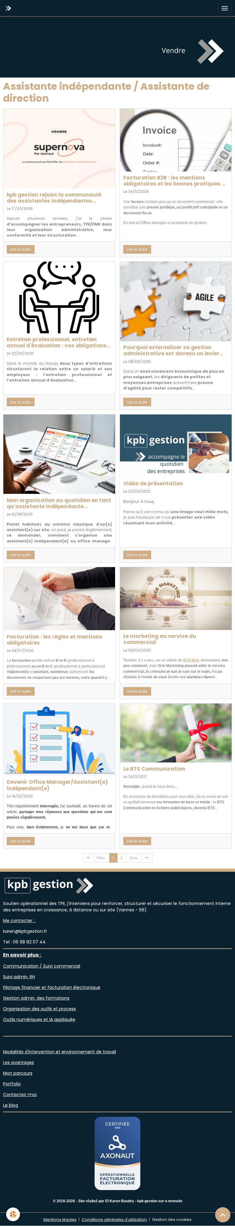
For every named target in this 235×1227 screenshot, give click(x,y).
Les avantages (18, 1062)
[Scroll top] (222, 1214)
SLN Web (191, 660)
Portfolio (12, 1084)
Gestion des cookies (172, 1219)
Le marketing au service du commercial (159, 639)
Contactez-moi (20, 1094)
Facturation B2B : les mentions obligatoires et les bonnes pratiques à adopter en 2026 (174, 181)
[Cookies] (13, 1214)
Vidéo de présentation (153, 483)
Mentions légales (59, 1219)
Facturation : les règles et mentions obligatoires (54, 640)
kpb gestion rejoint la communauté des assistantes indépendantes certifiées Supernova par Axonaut (54, 198)
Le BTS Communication (154, 769)
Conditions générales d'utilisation (114, 1219)
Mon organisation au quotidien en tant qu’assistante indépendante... (59, 503)
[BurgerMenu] (224, 8)
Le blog (10, 1105)
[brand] (9, 8)
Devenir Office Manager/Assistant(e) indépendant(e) (57, 785)
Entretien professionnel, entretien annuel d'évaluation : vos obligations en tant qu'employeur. (56, 342)
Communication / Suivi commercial (41, 966)
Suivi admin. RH (19, 977)
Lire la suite (20, 249)
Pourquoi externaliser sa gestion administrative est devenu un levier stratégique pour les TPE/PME (171, 350)
